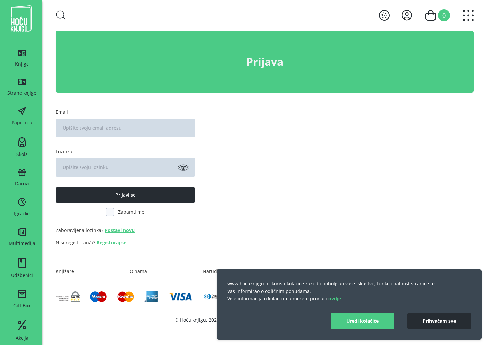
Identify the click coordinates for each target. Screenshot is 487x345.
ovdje (334, 298)
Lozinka (64, 151)
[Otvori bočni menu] (468, 15)
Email (62, 112)
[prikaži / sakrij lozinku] (183, 167)
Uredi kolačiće (362, 321)
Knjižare (65, 271)
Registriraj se (111, 243)
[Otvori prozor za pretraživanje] (61, 15)
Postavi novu (120, 230)
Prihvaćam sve (439, 321)
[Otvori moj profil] (406, 15)
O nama (138, 271)
